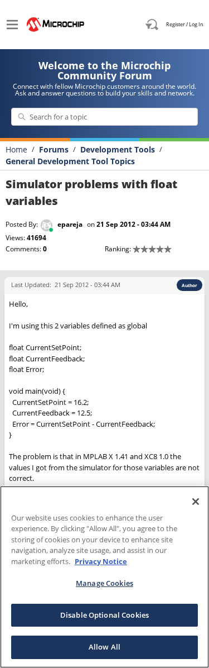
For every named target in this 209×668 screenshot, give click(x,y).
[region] (104, 577)
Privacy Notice (101, 561)
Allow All (104, 647)
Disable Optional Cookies (104, 615)
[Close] (195, 501)
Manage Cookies (104, 583)
